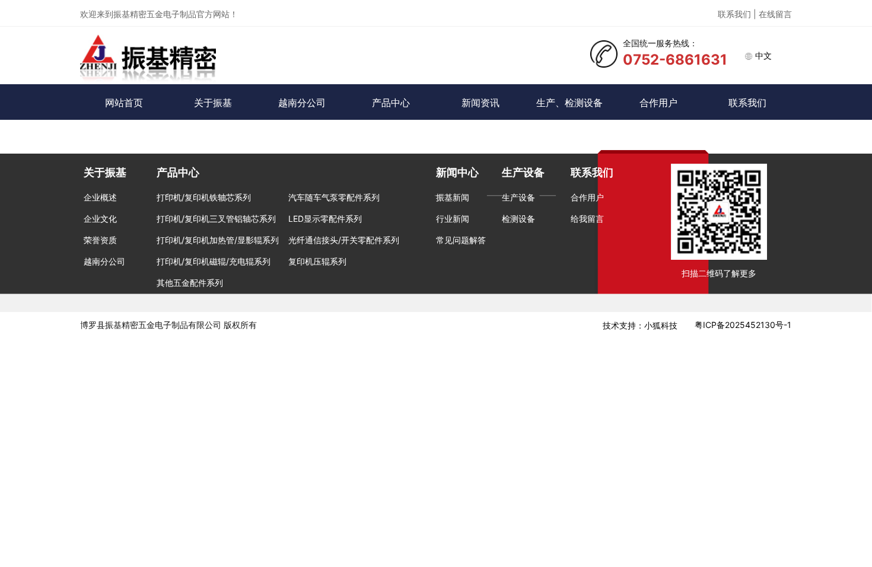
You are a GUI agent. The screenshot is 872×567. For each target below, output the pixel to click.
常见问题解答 (461, 240)
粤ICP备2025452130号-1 (743, 325)
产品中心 (391, 103)
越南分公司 (302, 103)
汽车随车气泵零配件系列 (334, 197)
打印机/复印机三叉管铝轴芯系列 (216, 219)
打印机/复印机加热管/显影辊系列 (218, 240)
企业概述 (100, 197)
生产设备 (518, 197)
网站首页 (124, 103)
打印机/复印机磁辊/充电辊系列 (213, 261)
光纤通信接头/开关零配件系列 (343, 240)
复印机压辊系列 (317, 261)
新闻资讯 (480, 103)
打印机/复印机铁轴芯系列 (204, 197)
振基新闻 (452, 197)
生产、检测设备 (569, 103)
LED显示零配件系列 (325, 219)
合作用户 (658, 103)
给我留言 (587, 219)
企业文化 (100, 219)
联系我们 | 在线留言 (755, 14)
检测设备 (518, 219)
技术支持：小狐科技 (640, 325)
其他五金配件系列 (190, 283)
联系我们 (747, 103)
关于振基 (213, 103)
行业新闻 (452, 219)
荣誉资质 (100, 240)
